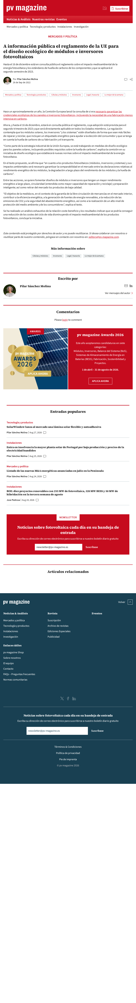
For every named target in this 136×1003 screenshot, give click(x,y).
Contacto (8, 669)
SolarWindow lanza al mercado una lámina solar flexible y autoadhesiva (54, 426)
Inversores (76, 94)
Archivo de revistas (58, 626)
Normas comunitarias (15, 679)
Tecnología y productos (43, 26)
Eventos (61, 19)
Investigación (81, 26)
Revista (52, 613)
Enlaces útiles (12, 645)
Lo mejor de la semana (113, 94)
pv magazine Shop (13, 652)
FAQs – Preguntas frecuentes (19, 674)
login (65, 320)
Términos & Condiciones (68, 747)
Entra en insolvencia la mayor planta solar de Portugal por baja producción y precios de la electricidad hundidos (65, 448)
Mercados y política (17, 26)
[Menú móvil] (104, 8)
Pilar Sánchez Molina (27, 79)
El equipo (8, 663)
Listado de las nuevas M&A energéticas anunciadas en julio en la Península (55, 470)
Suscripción (54, 620)
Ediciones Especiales (59, 631)
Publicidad (54, 637)
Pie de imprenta (68, 759)
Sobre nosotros (12, 658)
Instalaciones (64, 26)
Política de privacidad (68, 753)
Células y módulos (59, 94)
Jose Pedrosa (13, 500)
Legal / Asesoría (92, 94)
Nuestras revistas (43, 19)
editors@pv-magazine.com (104, 237)
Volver (121, 602)
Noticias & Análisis (19, 19)
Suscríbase (92, 547)
